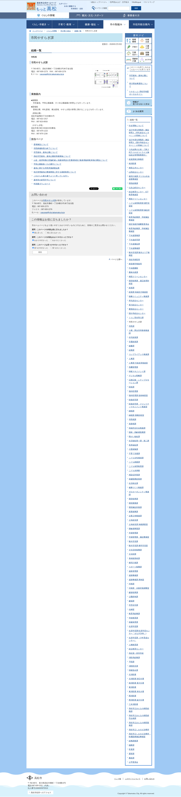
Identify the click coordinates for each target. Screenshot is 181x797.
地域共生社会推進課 (137, 428)
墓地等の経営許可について (45, 180)
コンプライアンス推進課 (139, 354)
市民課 (131, 326)
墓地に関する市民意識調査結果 (46, 168)
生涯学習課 (133, 626)
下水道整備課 (134, 248)
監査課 (131, 749)
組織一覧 (77, 31)
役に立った (38, 233)
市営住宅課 (133, 605)
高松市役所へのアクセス (41, 792)
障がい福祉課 (134, 436)
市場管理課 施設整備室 (139, 537)
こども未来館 (134, 470)
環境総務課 (133, 183)
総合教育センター (136, 649)
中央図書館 (133, 268)
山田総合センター (136, 172)
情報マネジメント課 (137, 371)
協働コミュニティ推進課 (139, 296)
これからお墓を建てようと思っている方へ (51, 176)
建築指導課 (133, 592)
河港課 (131, 584)
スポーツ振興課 (135, 567)
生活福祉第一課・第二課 (139, 441)
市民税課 (132, 419)
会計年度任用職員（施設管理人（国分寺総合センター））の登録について (139, 142)
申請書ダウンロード (42, 184)
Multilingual (136, 2)
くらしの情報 (51, 31)
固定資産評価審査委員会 (139, 224)
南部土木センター (136, 168)
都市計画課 (133, 563)
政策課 (131, 288)
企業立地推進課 (135, 516)
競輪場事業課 (134, 529)
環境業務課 (133, 503)
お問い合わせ (149, 779)
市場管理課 (133, 533)
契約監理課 (133, 391)
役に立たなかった (54, 233)
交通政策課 (133, 342)
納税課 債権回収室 (136, 415)
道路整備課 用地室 (136, 580)
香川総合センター (136, 305)
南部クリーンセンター (138, 277)
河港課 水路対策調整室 (139, 588)
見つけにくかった (59, 248)
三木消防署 (133, 704)
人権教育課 (133, 645)
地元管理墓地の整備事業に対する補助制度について (55, 172)
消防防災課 (133, 666)
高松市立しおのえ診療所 (139, 730)
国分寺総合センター (137, 313)
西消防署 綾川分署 (136, 700)
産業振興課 (133, 512)
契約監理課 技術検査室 (138, 395)
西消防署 (132, 696)
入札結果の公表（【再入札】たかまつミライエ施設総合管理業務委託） (139, 152)
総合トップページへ (99, 2)
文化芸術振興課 (135, 550)
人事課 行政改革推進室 (138, 363)
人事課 (131, 359)
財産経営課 (133, 400)
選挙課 (131, 754)
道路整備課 (133, 575)
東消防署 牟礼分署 (136, 691)
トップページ (37, 31)
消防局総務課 (134, 657)
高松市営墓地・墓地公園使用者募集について (52, 156)
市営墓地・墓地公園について (46, 152)
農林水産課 (133, 272)
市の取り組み (65, 31)
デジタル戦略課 (135, 376)
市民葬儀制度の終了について (46, 148)
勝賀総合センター (136, 309)
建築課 (131, 601)
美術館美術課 (134, 558)
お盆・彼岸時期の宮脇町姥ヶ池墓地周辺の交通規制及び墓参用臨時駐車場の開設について (70, 160)
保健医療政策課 (135, 479)
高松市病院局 (134, 260)
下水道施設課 (134, 244)
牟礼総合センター (136, 301)
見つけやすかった (41, 248)
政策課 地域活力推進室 (138, 292)
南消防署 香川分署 (136, 683)
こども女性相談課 (136, 458)
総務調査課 (133, 741)
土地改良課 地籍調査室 (138, 524)
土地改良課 (133, 520)
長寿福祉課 (133, 445)
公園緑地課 (133, 597)
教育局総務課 (134, 614)
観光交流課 (133, 541)
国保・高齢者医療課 (137, 432)
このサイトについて (132, 779)
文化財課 (132, 554)
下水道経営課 (134, 240)
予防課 (131, 662)
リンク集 (117, 779)
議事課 (131, 745)
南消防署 (132, 163)
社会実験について (136, 126)
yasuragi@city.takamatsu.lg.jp (52, 74)
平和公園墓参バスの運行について (47, 164)
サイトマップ (149, 2)
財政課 (131, 387)
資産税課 (132, 424)
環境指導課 (133, 499)
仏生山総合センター (137, 188)
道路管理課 (133, 571)
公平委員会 (133, 762)
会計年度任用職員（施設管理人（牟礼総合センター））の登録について (139, 132)
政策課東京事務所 (136, 159)
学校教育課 (133, 618)
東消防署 (132, 687)
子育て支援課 (134, 453)
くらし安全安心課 (136, 317)
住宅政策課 (133, 337)
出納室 (131, 609)
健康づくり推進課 (136, 487)
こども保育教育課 (136, 466)
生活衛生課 (133, 483)
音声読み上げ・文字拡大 (119, 2)
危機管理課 (133, 367)
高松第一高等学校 (136, 653)
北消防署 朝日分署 (136, 679)
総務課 (131, 350)
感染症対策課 (134, 475)
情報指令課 (133, 670)
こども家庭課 (134, 462)
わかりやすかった (41, 240)
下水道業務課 (134, 235)
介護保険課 (133, 449)
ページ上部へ (116, 259)
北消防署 (132, 674)
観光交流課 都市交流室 (138, 545)
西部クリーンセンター (138, 199)
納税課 (131, 411)
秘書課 (131, 346)
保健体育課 (133, 622)
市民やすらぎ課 (49, 200)
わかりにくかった (59, 240)
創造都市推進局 (135, 264)
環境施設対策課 (135, 507)
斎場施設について (41, 144)
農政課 (131, 758)
